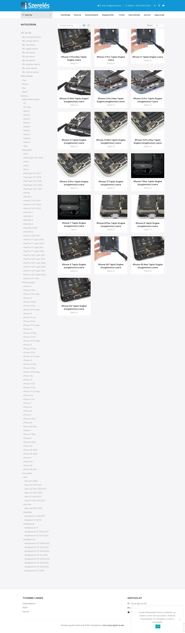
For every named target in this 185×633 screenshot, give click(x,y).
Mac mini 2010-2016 (33, 508)
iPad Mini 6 (28, 232)
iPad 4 (26, 169)
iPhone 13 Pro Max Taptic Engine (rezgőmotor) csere (148, 141)
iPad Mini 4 (28, 224)
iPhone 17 (27, 380)
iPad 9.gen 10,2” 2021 (32, 189)
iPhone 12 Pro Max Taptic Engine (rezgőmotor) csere (111, 100)
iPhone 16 (27, 360)
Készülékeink (91, 15)
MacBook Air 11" (31, 528)
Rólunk (77, 15)
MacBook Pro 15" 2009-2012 (37, 559)
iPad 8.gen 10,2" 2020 (32, 185)
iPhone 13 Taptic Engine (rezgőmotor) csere (111, 183)
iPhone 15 (27, 345)
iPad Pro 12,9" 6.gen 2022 (34, 275)
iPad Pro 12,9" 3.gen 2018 (34, 263)
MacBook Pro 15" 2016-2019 (37, 567)
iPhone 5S (27, 411)
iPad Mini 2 (28, 216)
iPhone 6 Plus (29, 419)
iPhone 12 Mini (29, 302)
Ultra (25, 146)
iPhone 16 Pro (29, 368)
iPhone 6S (27, 423)
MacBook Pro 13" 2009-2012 (37, 543)
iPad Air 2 (27, 197)
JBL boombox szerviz (31, 37)
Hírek (122, 15)
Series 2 (26, 115)
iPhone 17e (28, 395)
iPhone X (27, 458)
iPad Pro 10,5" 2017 (31, 236)
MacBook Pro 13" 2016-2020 (37, 551)
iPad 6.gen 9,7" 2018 (32, 177)
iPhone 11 (27, 286)
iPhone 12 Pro (29, 306)
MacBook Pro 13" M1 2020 (36, 555)
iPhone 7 (27, 430)
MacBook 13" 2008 (33, 520)
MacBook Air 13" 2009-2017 (37, 532)
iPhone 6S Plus (29, 426)
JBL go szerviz (28, 56)
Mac (24, 88)
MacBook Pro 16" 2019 (34, 571)
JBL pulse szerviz (29, 68)
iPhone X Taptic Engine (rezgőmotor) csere (74, 266)
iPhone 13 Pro (29, 321)
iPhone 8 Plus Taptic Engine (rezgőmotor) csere (111, 224)
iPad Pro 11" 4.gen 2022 (33, 251)
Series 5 (26, 127)
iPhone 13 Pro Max (31, 325)
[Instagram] (159, 6)
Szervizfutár (134, 15)
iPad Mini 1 (28, 212)
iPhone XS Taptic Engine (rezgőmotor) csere (74, 307)
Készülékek (27, 76)
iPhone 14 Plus (29, 333)
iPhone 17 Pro (29, 387)
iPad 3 (26, 165)
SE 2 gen (27, 107)
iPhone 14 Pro (29, 337)
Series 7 (26, 134)
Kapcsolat (159, 15)
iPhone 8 (27, 438)
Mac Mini (27, 504)
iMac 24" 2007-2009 (33, 493)
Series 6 (26, 130)
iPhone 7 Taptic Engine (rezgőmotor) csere (74, 224)
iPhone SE (27, 446)
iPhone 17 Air (29, 384)
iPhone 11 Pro (29, 290)
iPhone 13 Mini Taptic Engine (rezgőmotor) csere (110, 141)
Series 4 (26, 123)
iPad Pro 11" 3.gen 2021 (33, 247)
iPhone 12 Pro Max (31, 310)
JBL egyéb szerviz (30, 49)
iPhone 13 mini (29, 317)
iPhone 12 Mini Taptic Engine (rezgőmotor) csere (74, 100)
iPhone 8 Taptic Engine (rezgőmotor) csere (148, 224)
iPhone (25, 84)
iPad (24, 80)
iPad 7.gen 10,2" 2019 (32, 181)
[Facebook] (155, 6)
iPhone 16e (28, 376)
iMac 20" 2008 (31, 481)
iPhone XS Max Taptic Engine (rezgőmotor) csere (148, 266)
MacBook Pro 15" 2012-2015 (36, 563)
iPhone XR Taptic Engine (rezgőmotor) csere (110, 266)
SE (24, 103)
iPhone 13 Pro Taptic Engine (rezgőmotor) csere (74, 183)
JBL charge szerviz (30, 41)
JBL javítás (26, 33)
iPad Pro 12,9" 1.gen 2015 (34, 255)
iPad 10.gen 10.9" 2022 (33, 158)
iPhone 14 (27, 329)
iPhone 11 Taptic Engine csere (147, 57)
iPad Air (26, 193)
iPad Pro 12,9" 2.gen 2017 (34, 259)
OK (158, 626)
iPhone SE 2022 (30, 454)
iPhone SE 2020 (30, 450)
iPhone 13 (27, 313)
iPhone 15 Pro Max (31, 356)
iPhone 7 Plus (29, 434)
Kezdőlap (65, 15)
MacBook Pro (29, 539)
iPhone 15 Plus (29, 349)
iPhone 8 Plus (29, 442)
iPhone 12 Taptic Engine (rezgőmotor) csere (74, 141)
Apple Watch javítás (30, 99)
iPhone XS (27, 465)
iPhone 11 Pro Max (31, 294)
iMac (25, 477)
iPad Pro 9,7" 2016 (31, 278)
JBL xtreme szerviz (30, 72)
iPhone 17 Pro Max (31, 391)
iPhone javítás (28, 282)
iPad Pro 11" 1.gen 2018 (33, 239)
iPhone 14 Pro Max (31, 341)
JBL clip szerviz (28, 45)
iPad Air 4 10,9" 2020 (32, 204)
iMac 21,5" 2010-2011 (33, 485)
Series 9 (26, 142)
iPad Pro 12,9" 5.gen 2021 (34, 271)
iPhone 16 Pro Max (31, 372)
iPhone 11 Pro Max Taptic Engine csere (74, 58)
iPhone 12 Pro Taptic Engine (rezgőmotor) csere (147, 100)
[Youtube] (163, 6)
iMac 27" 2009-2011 (33, 497)
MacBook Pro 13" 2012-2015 (37, 547)
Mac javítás (27, 473)
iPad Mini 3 (28, 220)
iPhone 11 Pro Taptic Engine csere (111, 58)
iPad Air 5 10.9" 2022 (32, 208)
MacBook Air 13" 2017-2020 (36, 535)
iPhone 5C (27, 407)
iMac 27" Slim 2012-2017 (35, 500)
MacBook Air (28, 524)
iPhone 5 (27, 403)
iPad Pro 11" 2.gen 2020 (33, 243)
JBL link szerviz (28, 60)
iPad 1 (25, 154)
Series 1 (26, 111)
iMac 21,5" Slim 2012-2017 (35, 489)
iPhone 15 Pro (29, 352)
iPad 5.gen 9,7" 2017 (32, 173)
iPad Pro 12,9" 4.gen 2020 (34, 267)
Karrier (147, 15)
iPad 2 (26, 162)
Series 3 (26, 119)
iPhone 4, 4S (28, 399)
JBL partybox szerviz (31, 64)
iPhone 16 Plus (29, 364)
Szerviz (24, 96)
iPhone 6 (27, 415)
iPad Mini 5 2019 (30, 228)
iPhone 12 (27, 298)
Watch (25, 92)
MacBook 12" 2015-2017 (35, 516)
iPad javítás (27, 150)
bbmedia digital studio (113, 625)
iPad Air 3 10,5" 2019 (32, 201)
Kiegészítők (108, 15)
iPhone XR (28, 461)
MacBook (27, 512)
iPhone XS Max (29, 469)
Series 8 (26, 138)
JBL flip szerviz (28, 53)
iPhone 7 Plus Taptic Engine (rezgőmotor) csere (148, 183)
